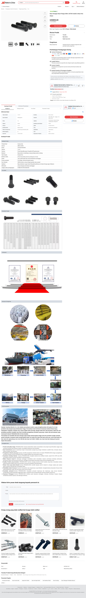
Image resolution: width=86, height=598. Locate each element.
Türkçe (66, 588)
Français (25, 588)
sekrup (23, 568)
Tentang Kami (20, 587)
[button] (58, 108)
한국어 (52, 588)
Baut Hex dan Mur (15, 580)
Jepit (44, 568)
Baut (28, 8)
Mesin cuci (45, 566)
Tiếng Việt (70, 588)
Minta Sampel (73, 29)
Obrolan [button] (77, 26)
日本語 (56, 588)
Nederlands (44, 588)
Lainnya (3, 582)
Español (16, 588)
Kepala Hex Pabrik (25, 580)
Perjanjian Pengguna (31, 587)
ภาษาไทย (62, 588)
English (12, 588)
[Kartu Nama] (82, 111)
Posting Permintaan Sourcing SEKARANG (35, 504)
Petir (2, 566)
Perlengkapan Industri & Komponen (11, 8)
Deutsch (39, 588)
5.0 (69, 108)
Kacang (23, 566)
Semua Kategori (6, 6)
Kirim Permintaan (58, 26)
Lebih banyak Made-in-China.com (49, 587)
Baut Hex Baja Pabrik (36, 580)
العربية (49, 588)
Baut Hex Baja (56, 580)
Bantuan (67, 6)
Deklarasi (25, 587)
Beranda (2, 8)
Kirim (11, 504)
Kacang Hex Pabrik (6, 580)
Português (21, 588)
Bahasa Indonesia (77, 588)
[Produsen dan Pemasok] (8, 2)
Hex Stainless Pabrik (47, 580)
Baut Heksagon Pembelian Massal (68, 580)
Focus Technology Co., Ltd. (39, 591)
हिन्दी (59, 588)
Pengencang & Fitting (22, 8)
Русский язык (30, 588)
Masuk (83, 3)
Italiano (35, 588)
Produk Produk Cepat (60, 587)
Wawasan (66, 587)
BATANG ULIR (66, 566)
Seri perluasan (4, 568)
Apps (73, 6)
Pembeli (59, 6)
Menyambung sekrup (68, 568)
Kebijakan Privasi (39, 587)
